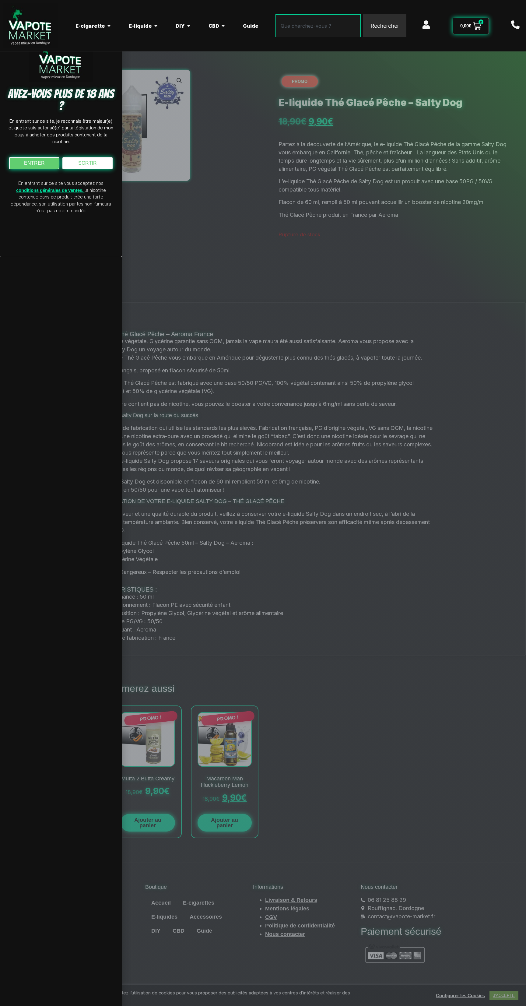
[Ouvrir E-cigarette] (109, 26)
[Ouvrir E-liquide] (155, 26)
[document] (263, 503)
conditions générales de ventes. (50, 190)
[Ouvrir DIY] (188, 26)
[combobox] (318, 25)
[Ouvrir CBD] (223, 26)
